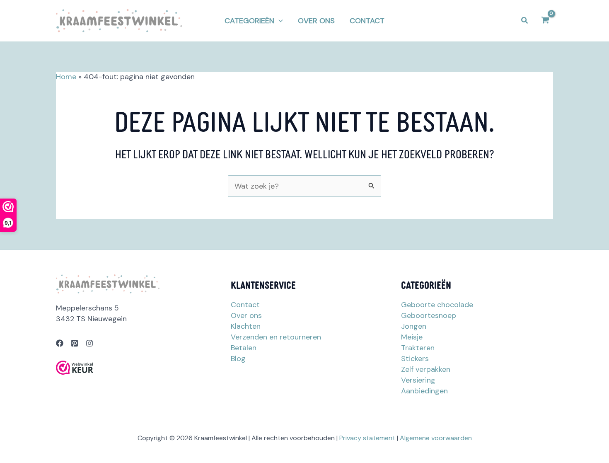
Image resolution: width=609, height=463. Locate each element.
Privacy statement (367, 438)
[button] (253, 20)
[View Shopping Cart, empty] (545, 20)
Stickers (415, 359)
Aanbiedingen (424, 391)
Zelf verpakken (425, 369)
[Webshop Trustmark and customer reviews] (74, 368)
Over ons (246, 315)
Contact (245, 305)
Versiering (418, 380)
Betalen (243, 348)
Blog (238, 359)
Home (66, 77)
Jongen (413, 326)
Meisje (412, 337)
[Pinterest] (74, 343)
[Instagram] (89, 343)
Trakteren (418, 348)
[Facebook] (59, 343)
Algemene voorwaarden (436, 438)
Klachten (246, 326)
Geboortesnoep (428, 315)
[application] (278, 20)
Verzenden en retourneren (276, 337)
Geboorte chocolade (437, 305)
